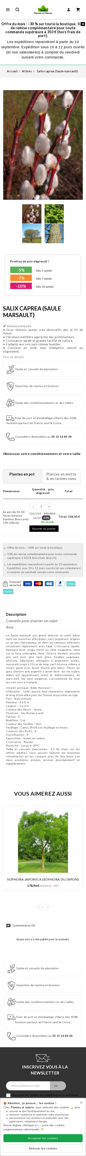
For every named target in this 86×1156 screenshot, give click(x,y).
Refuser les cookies (43, 1148)
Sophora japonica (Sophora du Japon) (43, 879)
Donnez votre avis (17, 326)
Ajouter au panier (44, 528)
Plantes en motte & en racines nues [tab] (61, 476)
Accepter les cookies (43, 1138)
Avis (9, 627)
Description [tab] (16, 614)
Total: (69, 516)
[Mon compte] (69, 10)
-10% (21, 286)
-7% (21, 278)
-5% (21, 270)
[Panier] (78, 10)
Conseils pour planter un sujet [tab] (32, 621)
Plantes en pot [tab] (22, 474)
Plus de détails (13, 357)
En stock (47, 522)
